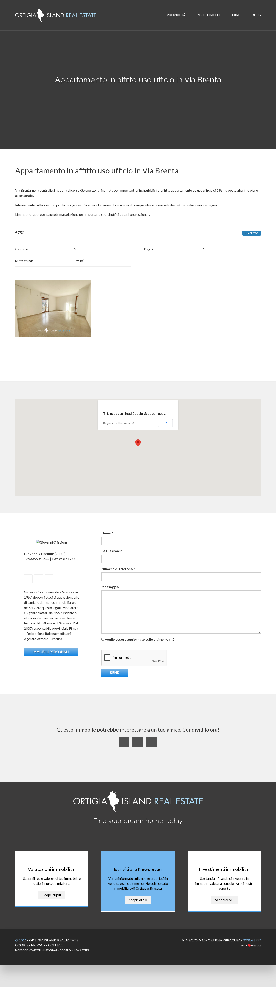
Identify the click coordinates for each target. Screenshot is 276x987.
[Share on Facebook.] (137, 742)
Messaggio (110, 587)
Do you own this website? (119, 423)
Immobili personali (51, 652)
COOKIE (21, 945)
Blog (256, 15)
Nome (107, 533)
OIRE (236, 15)
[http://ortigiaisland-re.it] (28, 578)
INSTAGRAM (50, 950)
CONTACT (56, 945)
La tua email (112, 551)
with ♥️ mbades (251, 945)
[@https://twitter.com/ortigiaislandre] (38, 578)
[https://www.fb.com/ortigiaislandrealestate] (49, 578)
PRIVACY (38, 945)
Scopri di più (52, 895)
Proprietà (176, 15)
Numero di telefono (118, 569)
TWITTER (35, 950)
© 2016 (21, 940)
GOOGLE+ (65, 950)
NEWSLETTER (81, 950)
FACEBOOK (21, 950)
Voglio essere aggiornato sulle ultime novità (140, 639)
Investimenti (209, 15)
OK (165, 423)
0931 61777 (252, 940)
